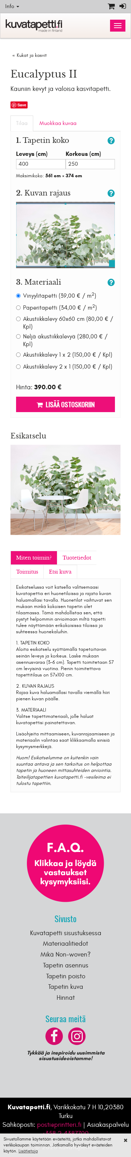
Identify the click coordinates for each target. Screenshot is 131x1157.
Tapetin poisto (65, 976)
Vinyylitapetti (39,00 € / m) (59, 295)
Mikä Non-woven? (66, 954)
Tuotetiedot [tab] (77, 558)
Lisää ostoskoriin (69, 404)
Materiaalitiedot (65, 943)
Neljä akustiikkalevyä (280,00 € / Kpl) (65, 340)
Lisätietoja (28, 1151)
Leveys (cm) (32, 154)
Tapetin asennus (65, 965)
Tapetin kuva (65, 987)
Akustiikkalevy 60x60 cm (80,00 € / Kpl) (68, 323)
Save (21, 104)
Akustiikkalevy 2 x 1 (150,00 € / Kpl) (67, 366)
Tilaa (22, 123)
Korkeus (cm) (83, 154)
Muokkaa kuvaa (58, 123)
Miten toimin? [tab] (34, 558)
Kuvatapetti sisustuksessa (65, 933)
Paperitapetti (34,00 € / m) (60, 307)
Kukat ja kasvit (32, 55)
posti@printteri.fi (59, 1125)
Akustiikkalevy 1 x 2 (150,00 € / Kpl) (67, 354)
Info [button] (10, 6)
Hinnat (66, 997)
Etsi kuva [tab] (60, 572)
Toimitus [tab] (27, 572)
